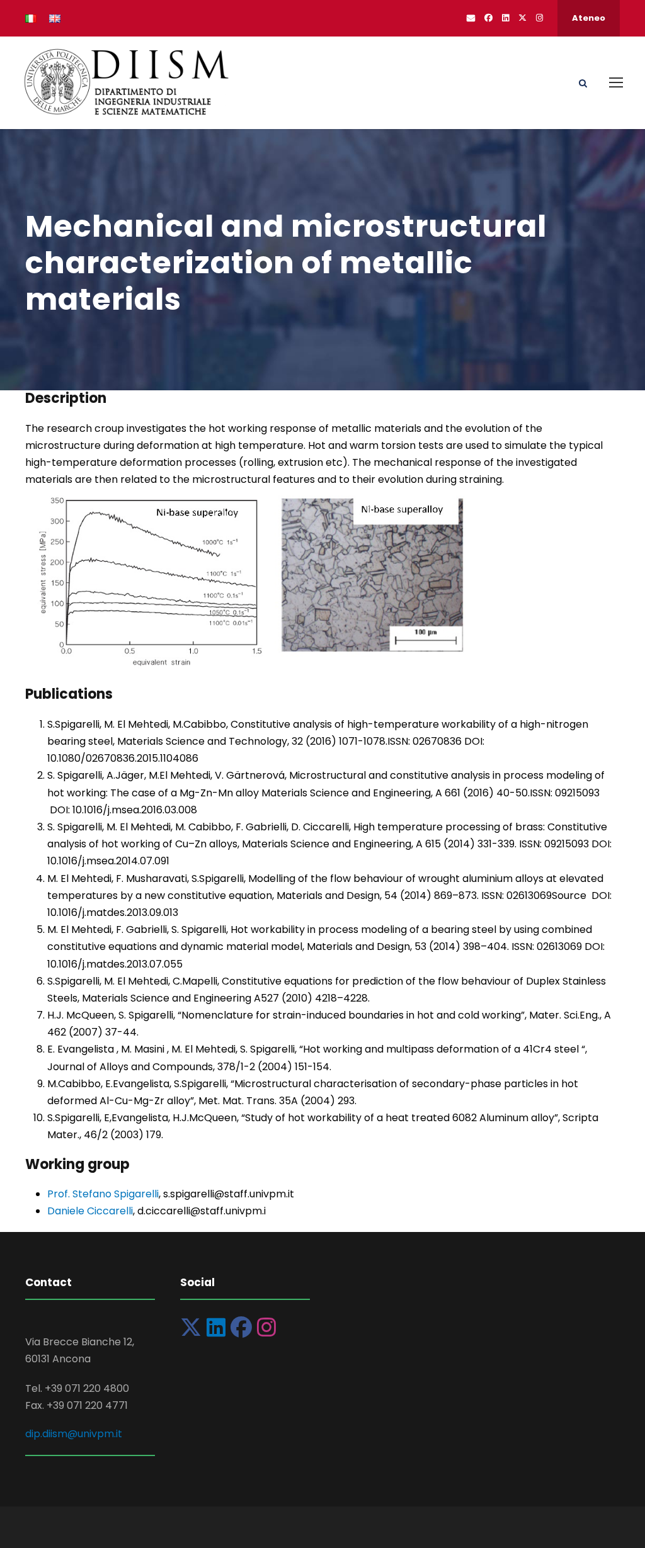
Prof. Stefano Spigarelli (103, 1194)
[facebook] (488, 18)
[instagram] (539, 18)
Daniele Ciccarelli (90, 1211)
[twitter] (522, 18)
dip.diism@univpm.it (73, 1434)
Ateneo (588, 18)
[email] (471, 18)
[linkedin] (505, 18)
